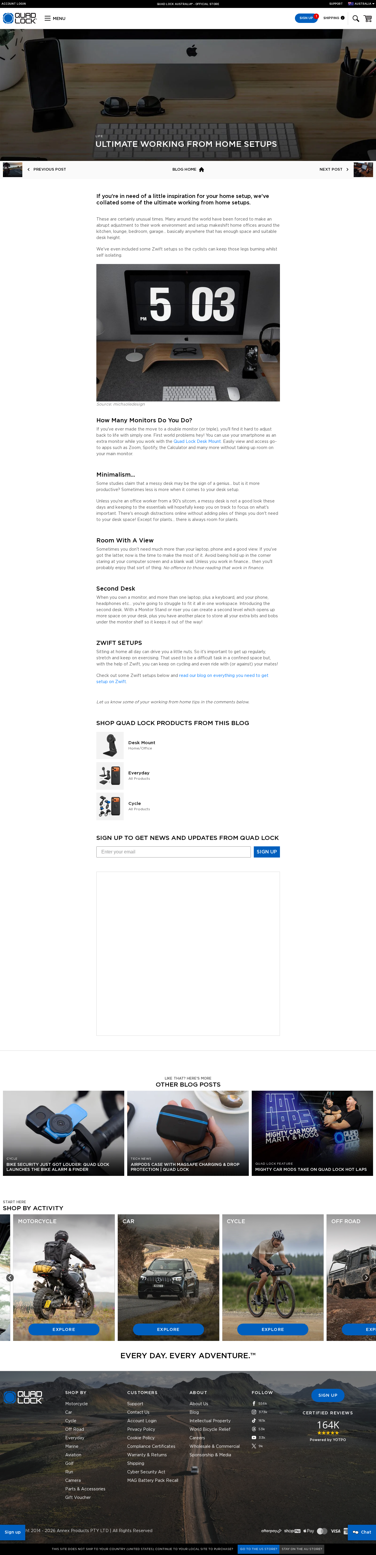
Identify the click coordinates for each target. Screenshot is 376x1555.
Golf (69, 1464)
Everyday (74, 1438)
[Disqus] (188, 952)
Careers (197, 1438)
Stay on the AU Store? (302, 1549)
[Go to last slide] (10, 1278)
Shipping (331, 18)
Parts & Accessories (85, 1489)
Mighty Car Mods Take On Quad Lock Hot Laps (311, 1170)
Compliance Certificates (151, 1447)
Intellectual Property (210, 1421)
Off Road (74, 1430)
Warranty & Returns (147, 1455)
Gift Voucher (78, 1498)
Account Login (142, 1421)
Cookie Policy (141, 1438)
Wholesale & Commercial (214, 1447)
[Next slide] (366, 1278)
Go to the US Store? (258, 1549)
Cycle (70, 1421)
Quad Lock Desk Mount (197, 442)
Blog (194, 1413)
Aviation (73, 1455)
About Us (198, 1404)
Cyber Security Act (146, 1472)
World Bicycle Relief (210, 1430)
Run (69, 1472)
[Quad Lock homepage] (20, 23)
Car (68, 1413)
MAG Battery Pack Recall (152, 1481)
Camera (73, 1481)
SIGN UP (267, 852)
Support (336, 4)
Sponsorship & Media (210, 1455)
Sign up (13, 1532)
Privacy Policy (141, 1430)
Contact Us (138, 1413)
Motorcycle (76, 1404)
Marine (71, 1447)
